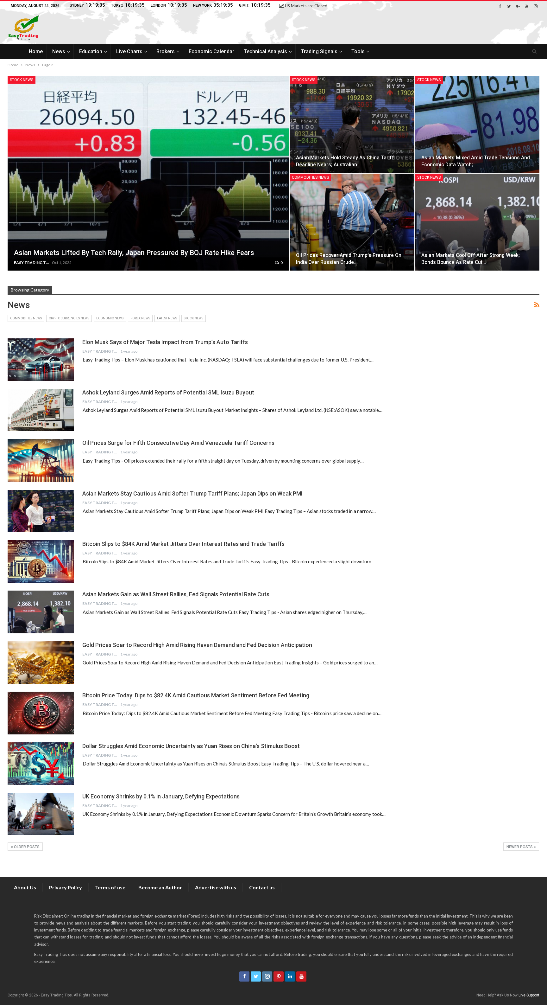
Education (90, 51)
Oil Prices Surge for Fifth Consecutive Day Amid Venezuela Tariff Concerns (178, 442)
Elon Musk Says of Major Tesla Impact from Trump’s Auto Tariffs (165, 342)
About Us (25, 887)
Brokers (165, 51)
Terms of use (110, 887)
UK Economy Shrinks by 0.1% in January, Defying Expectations (161, 796)
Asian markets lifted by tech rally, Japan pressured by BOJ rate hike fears (134, 253)
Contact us (262, 887)
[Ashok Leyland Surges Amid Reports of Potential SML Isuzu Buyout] (41, 410)
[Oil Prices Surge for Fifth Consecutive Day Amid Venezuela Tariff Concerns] (41, 460)
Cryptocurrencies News (69, 318)
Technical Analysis (265, 51)
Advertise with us (215, 887)
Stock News (21, 80)
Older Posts (26, 847)
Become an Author (160, 887)
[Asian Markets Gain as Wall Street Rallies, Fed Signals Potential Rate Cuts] (41, 612)
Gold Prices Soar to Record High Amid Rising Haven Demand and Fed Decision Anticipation (197, 645)
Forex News (140, 318)
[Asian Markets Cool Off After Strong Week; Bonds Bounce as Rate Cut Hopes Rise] (477, 222)
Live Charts (129, 51)
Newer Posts (520, 847)
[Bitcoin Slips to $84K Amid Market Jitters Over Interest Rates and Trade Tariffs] (41, 561)
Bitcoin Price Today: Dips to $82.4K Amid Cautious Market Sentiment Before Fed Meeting (195, 695)
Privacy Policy (65, 887)
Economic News (109, 318)
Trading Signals (319, 51)
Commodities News (310, 177)
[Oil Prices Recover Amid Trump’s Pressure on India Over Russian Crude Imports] (352, 222)
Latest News (167, 318)
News (58, 51)
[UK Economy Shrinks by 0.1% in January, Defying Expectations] (41, 814)
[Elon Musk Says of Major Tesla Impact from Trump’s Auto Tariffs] (41, 359)
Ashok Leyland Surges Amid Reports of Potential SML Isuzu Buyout (168, 392)
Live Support (529, 995)
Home (36, 51)
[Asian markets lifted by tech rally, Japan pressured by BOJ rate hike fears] (148, 173)
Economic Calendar (211, 51)
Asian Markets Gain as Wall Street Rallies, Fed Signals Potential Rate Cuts (175, 594)
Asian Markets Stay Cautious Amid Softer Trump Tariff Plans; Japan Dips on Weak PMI (192, 493)
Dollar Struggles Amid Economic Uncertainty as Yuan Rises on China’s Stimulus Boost (191, 746)
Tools (358, 51)
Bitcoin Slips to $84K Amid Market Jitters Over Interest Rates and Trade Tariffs (183, 544)
